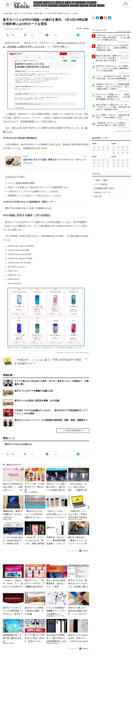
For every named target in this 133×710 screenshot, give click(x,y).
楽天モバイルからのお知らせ (18, 444)
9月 (127, 147)
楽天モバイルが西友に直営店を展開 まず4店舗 (37, 400)
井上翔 (79, 28)
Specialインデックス (102, 192)
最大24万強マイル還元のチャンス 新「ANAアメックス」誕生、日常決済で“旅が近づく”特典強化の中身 (113, 107)
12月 (113, 147)
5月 (108, 147)
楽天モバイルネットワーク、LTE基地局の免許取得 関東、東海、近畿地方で (51, 420)
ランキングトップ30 (122, 131)
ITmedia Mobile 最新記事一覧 (105, 17)
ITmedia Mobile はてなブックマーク (109, 17)
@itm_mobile (101, 17)
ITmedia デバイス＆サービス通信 (93, 17)
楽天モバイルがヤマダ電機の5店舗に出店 (34, 391)
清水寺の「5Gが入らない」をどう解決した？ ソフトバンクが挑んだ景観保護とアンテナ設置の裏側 (112, 68)
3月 (99, 150)
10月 (122, 147)
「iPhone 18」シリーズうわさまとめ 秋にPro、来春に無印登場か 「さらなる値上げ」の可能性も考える (113, 37)
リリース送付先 (100, 184)
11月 (118, 147)
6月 (103, 147)
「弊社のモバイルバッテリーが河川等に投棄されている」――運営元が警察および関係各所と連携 (112, 47)
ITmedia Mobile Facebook (97, 17)
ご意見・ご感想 (100, 180)
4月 (94, 150)
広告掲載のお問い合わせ (104, 188)
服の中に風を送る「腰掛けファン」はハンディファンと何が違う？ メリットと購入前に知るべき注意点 (112, 58)
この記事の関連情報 (71, 430)
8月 (94, 147)
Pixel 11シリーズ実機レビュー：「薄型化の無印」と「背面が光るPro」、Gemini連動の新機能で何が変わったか (113, 97)
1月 (108, 150)
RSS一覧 (97, 196)
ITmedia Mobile (8, 13)
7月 (99, 147)
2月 (103, 150)
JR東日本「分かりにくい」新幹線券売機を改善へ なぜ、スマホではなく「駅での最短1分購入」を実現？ (112, 86)
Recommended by (73, 551)
